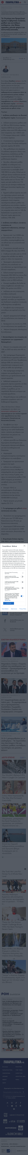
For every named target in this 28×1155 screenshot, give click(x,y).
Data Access (14, 608)
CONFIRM (8, 603)
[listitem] (14, 573)
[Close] (24, 546)
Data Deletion (5, 608)
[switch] (22, 576)
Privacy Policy (22, 608)
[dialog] (14, 577)
